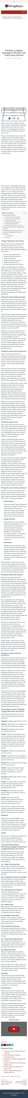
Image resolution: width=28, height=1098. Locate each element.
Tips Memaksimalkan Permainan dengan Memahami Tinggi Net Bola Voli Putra (13, 231)
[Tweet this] (5, 1045)
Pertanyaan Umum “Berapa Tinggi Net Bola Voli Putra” (14, 227)
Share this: (8, 237)
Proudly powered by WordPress (11, 1093)
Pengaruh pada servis (11, 220)
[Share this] (2, 1045)
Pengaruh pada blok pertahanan (13, 218)
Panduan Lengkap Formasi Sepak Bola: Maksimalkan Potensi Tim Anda (6, 1082)
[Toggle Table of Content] (23, 213)
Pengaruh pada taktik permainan (13, 222)
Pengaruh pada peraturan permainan (14, 225)
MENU (24, 12)
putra (15, 1076)
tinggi (17, 1076)
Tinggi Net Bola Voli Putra (9, 215)
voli (20, 1076)
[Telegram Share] (10, 1045)
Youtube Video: (10, 235)
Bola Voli (7, 1076)
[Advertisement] (14, 35)
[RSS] (14, 1)
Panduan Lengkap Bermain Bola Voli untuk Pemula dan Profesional (21, 1082)
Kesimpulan (6, 234)
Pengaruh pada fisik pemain (12, 223)
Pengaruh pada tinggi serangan (13, 217)
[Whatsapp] (12, 1045)
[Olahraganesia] (14, 6)
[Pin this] (7, 1045)
